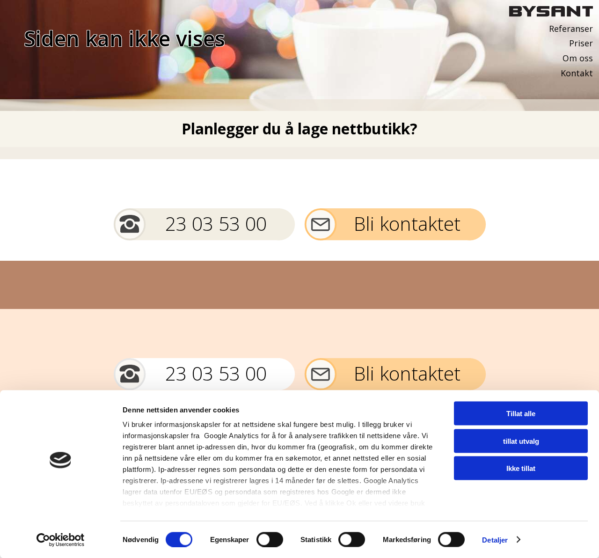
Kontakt (577, 73)
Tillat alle (520, 414)
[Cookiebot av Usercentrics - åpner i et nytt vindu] (61, 540)
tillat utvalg (521, 441)
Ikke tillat (520, 468)
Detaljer (495, 539)
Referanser (571, 28)
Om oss (577, 58)
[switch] (269, 539)
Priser (581, 43)
